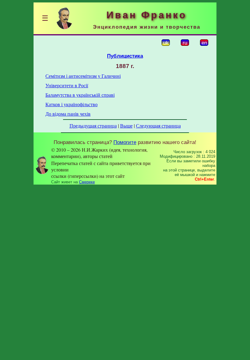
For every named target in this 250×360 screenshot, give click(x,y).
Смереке (87, 182)
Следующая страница (158, 125)
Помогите (124, 142)
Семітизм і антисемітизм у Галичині (83, 76)
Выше (126, 125)
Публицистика (125, 56)
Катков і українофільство (71, 104)
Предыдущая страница (93, 125)
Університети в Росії (66, 85)
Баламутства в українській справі (80, 95)
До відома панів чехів (68, 113)
